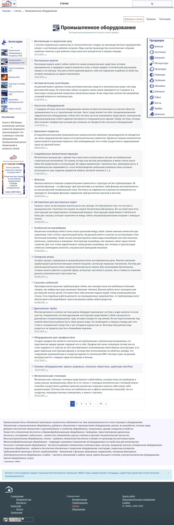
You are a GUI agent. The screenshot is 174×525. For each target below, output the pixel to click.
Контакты (21, 503)
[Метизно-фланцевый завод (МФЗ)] (9, 489)
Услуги (19, 509)
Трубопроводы (80, 503)
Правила (151, 19)
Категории (164, 19)
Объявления (78, 509)
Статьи (75, 506)
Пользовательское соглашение (138, 499)
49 (101, 403)
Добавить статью (134, 19)
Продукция (16, 512)
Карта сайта (128, 496)
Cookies (126, 503)
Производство (23, 499)
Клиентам (16, 506)
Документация (79, 499)
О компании (17, 496)
